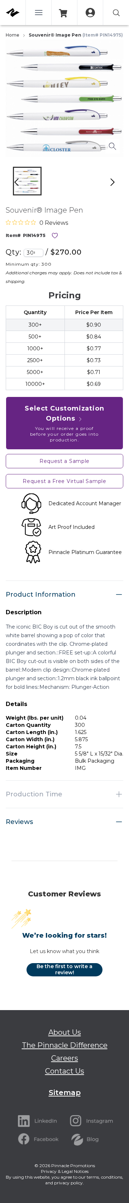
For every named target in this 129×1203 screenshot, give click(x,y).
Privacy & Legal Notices (65, 1171)
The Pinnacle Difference (65, 1045)
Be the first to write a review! (64, 969)
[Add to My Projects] (54, 235)
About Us (64, 1032)
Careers (64, 1058)
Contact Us (64, 1071)
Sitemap (65, 1092)
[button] (27, 181)
